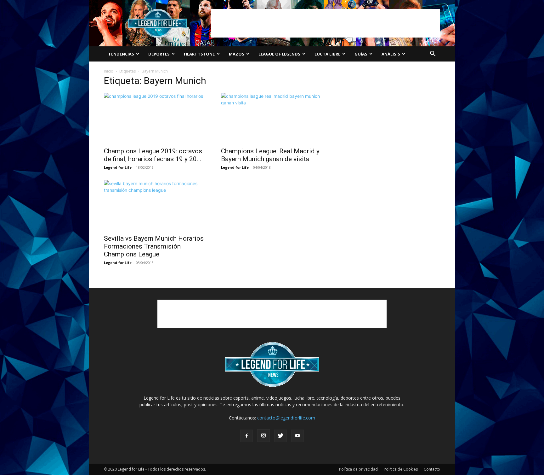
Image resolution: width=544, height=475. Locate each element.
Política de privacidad (358, 469)
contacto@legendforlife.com (286, 418)
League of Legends (279, 54)
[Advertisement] (325, 23)
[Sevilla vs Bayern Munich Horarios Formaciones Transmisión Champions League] (155, 205)
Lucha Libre (327, 54)
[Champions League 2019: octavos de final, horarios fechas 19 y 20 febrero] (155, 118)
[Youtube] (297, 436)
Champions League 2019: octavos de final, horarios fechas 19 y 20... (153, 155)
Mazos (236, 54)
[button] (432, 54)
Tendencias (121, 54)
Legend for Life (118, 167)
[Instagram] (263, 435)
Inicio (108, 71)
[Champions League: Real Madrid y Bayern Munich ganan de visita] (272, 118)
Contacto (432, 469)
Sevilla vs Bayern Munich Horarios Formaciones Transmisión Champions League (154, 246)
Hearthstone (199, 54)
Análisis (391, 54)
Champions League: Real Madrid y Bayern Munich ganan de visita (270, 155)
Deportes (159, 54)
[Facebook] (246, 436)
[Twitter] (280, 436)
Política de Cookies (401, 469)
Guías (360, 54)
